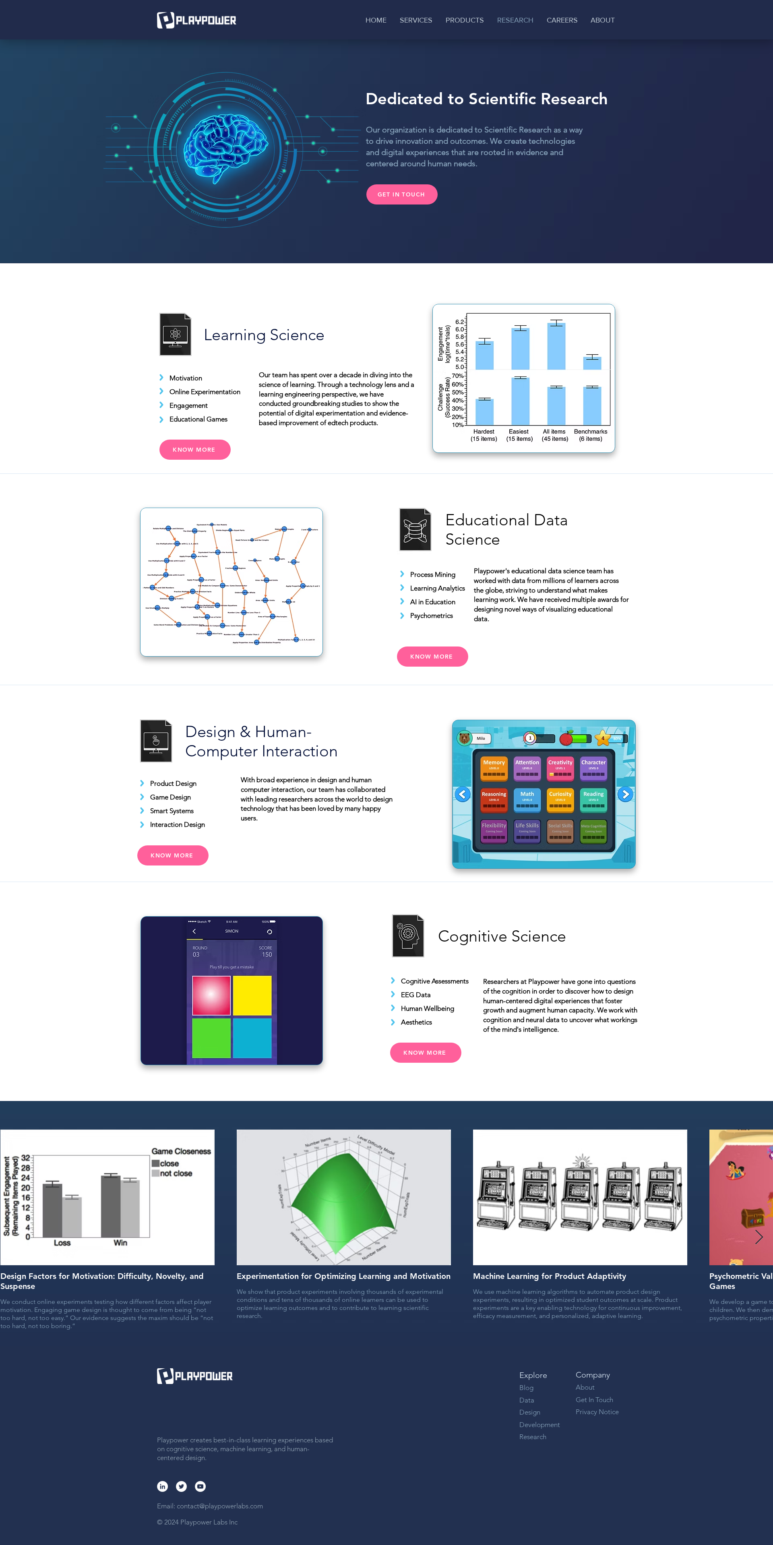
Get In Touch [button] (594, 1400)
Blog (526, 1388)
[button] (417, 20)
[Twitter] (181, 1486)
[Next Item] (759, 1238)
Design (529, 1412)
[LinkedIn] (162, 1486)
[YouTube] (200, 1486)
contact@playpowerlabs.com (220, 1506)
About (586, 1387)
